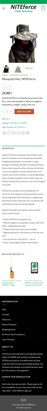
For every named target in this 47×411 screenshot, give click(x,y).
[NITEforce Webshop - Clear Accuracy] (23, 8)
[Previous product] (9, 87)
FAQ (4, 309)
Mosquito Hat (11, 127)
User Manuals (8, 339)
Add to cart (24, 111)
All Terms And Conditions (13, 334)
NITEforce (21, 127)
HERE (19, 390)
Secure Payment (9, 324)
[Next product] (4, 87)
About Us (6, 319)
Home (5, 75)
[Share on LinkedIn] (28, 133)
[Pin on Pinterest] (23, 133)
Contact (5, 314)
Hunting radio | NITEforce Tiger (8, 284)
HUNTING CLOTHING (19, 75)
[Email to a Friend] (18, 133)
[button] (3, 8)
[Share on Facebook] (9, 133)
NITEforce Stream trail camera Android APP (34, 284)
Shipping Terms (9, 329)
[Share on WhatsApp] (4, 133)
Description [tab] (8, 148)
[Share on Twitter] (14, 133)
